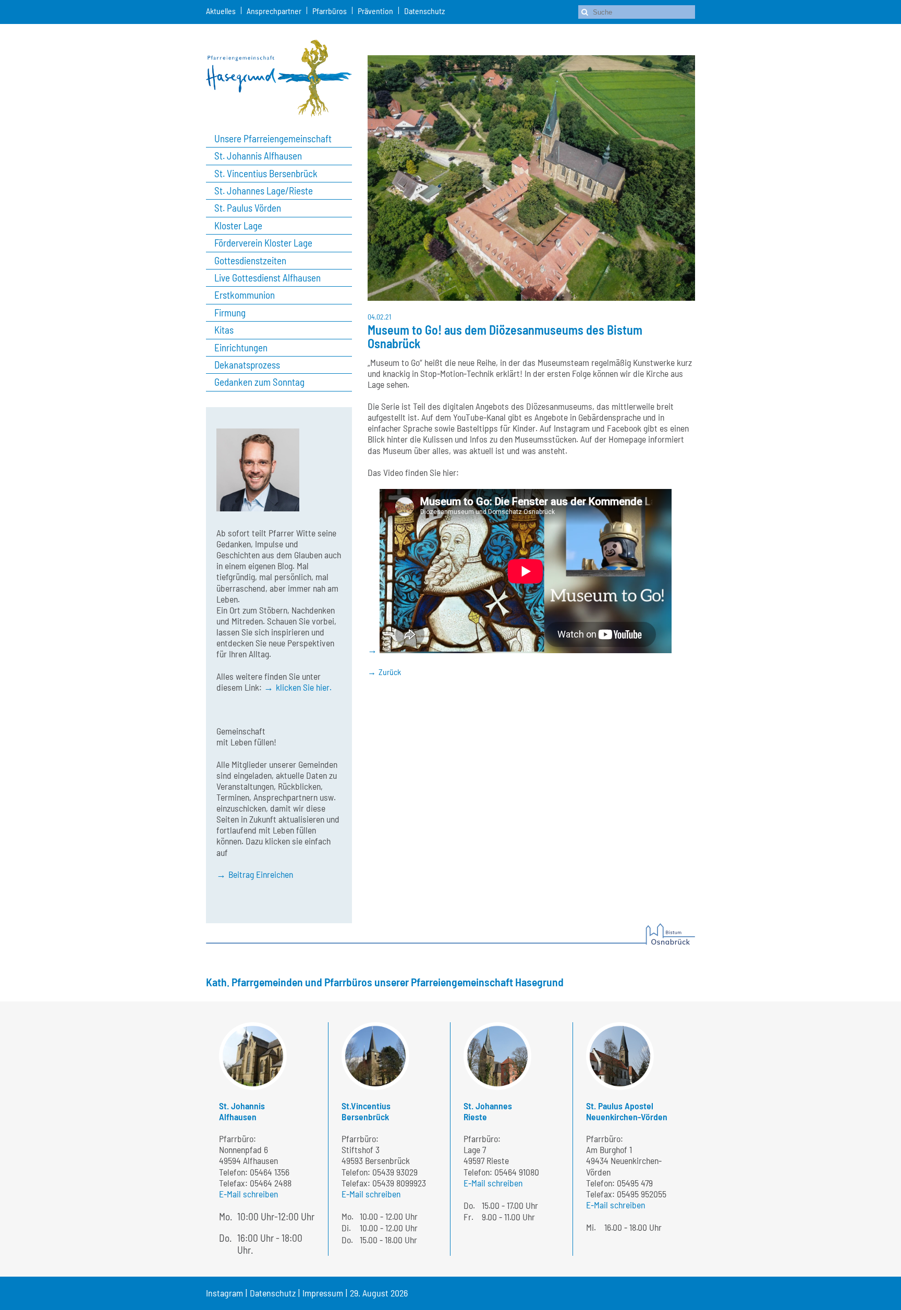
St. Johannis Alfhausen (258, 156)
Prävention (375, 11)
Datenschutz (424, 11)
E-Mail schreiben (248, 1193)
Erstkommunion (244, 295)
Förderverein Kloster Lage (263, 243)
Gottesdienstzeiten (250, 260)
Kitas (224, 330)
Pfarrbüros (329, 11)
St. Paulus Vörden (247, 208)
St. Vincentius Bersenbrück (266, 173)
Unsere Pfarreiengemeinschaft (273, 138)
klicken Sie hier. (304, 687)
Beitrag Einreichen (260, 874)
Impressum (322, 1293)
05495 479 (635, 1183)
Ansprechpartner (274, 11)
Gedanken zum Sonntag (259, 382)
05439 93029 (395, 1172)
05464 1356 (269, 1172)
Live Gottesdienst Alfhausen (267, 278)
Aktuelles (221, 11)
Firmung (230, 313)
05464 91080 (516, 1172)
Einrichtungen (240, 347)
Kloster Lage (238, 225)
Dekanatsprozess (247, 365)
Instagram (224, 1293)
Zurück (390, 672)
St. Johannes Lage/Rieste (263, 191)
